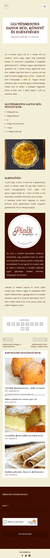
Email (5, 506)
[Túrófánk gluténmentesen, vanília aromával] (25, 371)
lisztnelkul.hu (25, 552)
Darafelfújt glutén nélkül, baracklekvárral (24, 436)
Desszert (35, 37)
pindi (16, 37)
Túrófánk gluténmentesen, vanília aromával (25, 388)
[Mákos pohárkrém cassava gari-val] (25, 395)
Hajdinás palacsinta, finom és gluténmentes (24, 472)
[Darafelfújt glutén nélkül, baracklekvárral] (25, 418)
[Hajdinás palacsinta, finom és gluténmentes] (25, 455)
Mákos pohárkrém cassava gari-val (21, 399)
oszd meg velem (13, 261)
